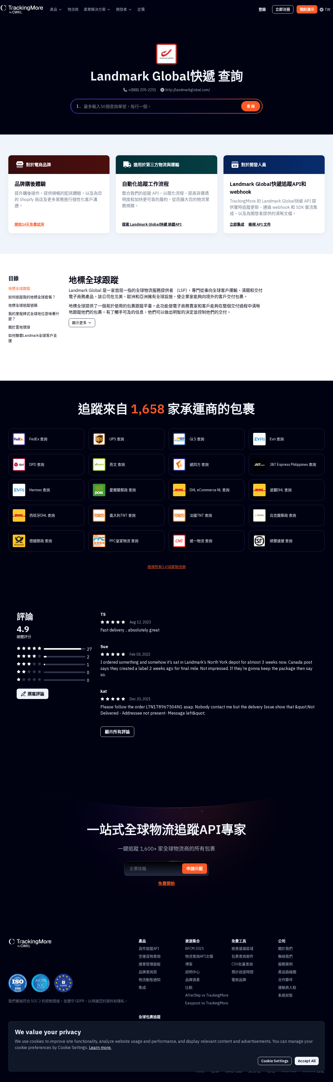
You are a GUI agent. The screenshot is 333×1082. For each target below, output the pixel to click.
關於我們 (285, 948)
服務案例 (285, 964)
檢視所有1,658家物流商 (167, 566)
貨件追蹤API (149, 948)
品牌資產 (192, 979)
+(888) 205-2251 (142, 90)
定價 (141, 9)
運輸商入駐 (287, 987)
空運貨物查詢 (150, 956)
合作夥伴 (285, 979)
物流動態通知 (150, 979)
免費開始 (166, 883)
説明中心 (192, 972)
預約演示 (307, 9)
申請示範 (194, 868)
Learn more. (100, 1047)
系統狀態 (285, 995)
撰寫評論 (36, 693)
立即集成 (237, 224)
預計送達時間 (242, 972)
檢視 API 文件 (259, 224)
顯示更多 (79, 322)
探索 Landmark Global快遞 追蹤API (152, 224)
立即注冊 (283, 9)
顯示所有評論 (117, 731)
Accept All (307, 1061)
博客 (189, 964)
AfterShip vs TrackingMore (206, 995)
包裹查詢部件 (242, 956)
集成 (142, 987)
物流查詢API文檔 (199, 956)
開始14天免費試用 (29, 224)
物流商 (73, 9)
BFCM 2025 (194, 948)
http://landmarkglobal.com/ (187, 90)
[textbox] (172, 106)
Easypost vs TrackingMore (206, 1003)
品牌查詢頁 (148, 972)
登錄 (262, 9)
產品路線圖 (287, 972)
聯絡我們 (285, 956)
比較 (189, 987)
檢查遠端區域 (242, 948)
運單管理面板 (150, 964)
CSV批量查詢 (242, 964)
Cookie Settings (274, 1061)
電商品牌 (239, 979)
